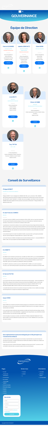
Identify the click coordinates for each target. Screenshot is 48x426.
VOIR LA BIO (8, 62)
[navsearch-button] (23, 11)
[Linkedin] (8, 68)
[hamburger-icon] (20, 12)
